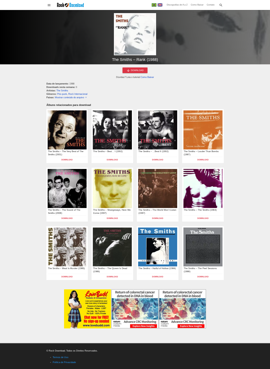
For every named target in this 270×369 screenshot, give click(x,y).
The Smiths (62, 90)
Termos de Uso (60, 357)
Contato (211, 4)
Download (67, 160)
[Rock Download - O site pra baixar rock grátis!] (70, 4)
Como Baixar (197, 4)
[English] (160, 4)
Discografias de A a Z (177, 4)
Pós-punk (62, 94)
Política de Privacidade (64, 362)
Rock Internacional (77, 94)
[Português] (154, 5)
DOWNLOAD (137, 70)
